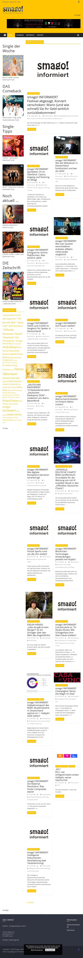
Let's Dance (12, 387)
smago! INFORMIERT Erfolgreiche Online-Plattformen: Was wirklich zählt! (37, 253)
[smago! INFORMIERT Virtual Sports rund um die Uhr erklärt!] (39, 517)
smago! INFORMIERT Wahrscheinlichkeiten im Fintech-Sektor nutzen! (66, 400)
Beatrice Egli (8, 354)
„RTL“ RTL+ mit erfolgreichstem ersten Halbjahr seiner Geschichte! (67, 775)
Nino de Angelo (15, 397)
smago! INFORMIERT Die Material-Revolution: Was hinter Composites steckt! (37, 786)
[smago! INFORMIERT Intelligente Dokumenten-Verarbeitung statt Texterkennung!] (39, 821)
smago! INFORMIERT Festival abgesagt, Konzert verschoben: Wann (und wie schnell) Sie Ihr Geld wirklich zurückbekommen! (48, 105)
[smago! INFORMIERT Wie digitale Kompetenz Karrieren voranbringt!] (39, 438)
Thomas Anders (7, 417)
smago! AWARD (13, 404)
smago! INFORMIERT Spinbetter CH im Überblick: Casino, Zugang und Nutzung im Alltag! (38, 174)
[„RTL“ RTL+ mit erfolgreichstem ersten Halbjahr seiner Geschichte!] (67, 749)
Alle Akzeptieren (50, 950)
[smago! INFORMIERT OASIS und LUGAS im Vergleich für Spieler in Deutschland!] (39, 292)
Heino (5, 381)
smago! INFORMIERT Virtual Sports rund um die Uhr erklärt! (37, 551)
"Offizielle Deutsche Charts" (65, 493)
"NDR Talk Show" (15, 326)
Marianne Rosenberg (14, 390)
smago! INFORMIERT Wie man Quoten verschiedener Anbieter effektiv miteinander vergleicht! (65, 247)
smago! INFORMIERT (71, 260)
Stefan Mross (14, 414)
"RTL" (58, 785)
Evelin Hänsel (33, 640)
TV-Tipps (71, 766)
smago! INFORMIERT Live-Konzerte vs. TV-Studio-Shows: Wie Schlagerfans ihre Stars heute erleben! (66, 630)
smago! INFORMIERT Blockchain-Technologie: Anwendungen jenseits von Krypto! (65, 554)
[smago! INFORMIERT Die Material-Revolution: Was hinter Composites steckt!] (39, 749)
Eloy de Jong (13, 362)
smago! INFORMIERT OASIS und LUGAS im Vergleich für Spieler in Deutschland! (39, 327)
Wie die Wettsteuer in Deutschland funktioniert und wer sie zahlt (66, 178)
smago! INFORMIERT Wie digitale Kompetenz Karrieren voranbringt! (38, 473)
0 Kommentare (48, 116)
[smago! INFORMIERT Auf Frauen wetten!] (67, 292)
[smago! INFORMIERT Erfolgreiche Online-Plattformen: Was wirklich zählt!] (39, 218)
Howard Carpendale (10, 384)
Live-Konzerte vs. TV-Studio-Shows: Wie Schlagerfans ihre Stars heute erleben (66, 643)
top (70, 466)
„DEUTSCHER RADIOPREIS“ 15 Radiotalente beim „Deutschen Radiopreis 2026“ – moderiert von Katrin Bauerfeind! (38, 392)
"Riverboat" (8, 337)
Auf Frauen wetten (71, 331)
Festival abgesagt (61, 116)
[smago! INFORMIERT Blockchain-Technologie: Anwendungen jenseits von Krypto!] (67, 517)
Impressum (70, 930)
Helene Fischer (14, 381)
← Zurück (30, 902)
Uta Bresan (15, 417)
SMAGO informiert (33, 93)
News (10, 35)
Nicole (9, 397)
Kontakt (40, 35)
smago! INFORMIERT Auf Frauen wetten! (65, 324)
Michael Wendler (15, 395)
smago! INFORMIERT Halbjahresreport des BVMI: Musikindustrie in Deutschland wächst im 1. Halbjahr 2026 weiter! (38, 709)
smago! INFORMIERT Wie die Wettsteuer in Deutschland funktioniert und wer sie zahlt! (66, 166)
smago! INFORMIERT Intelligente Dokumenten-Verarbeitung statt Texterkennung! (37, 858)
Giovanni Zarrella (11, 377)
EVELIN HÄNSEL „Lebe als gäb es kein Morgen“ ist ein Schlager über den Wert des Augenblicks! (38, 630)
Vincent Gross (8, 420)
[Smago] (5, 35)
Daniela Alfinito (13, 358)
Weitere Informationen (37, 950)
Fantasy (12, 369)
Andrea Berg (7, 343)
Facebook (20, 35)
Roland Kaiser (11, 400)
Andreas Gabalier (17, 343)
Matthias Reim (7, 393)
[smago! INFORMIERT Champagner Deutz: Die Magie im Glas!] (67, 674)
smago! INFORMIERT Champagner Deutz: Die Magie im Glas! (65, 691)
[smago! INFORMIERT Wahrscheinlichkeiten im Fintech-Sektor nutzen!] (67, 365)
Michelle (5, 397)
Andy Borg (9, 347)
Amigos (19, 340)
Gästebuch (30, 35)
